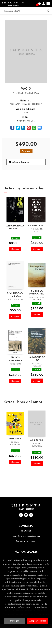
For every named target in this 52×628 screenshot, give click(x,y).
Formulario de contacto (26, 541)
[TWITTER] (26, 515)
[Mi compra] (39, 3)
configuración (26, 611)
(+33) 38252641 (26, 530)
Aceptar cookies (37, 620)
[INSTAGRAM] (31, 515)
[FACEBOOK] (21, 515)
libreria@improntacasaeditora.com (26, 536)
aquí (32, 607)
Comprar (15, 249)
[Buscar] (48, 10)
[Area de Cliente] (43, 3)
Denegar (14, 620)
